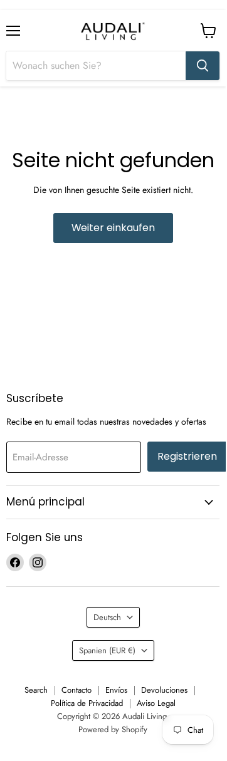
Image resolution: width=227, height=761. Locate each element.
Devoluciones (164, 690)
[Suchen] (202, 65)
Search (36, 690)
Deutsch (107, 617)
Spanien (107, 650)
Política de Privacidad (87, 703)
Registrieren (187, 456)
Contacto (76, 690)
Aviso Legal (156, 703)
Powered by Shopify (112, 729)
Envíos (116, 690)
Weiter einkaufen (113, 227)
